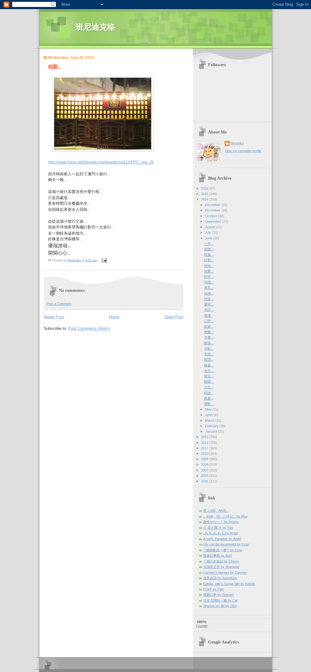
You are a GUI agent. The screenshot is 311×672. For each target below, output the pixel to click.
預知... (209, 266)
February (212, 426)
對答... (209, 277)
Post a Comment (59, 304)
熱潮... (209, 293)
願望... (209, 359)
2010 (205, 453)
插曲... (209, 249)
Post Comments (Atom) (89, 328)
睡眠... (209, 381)
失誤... (209, 310)
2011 (205, 448)
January (211, 431)
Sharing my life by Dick (220, 606)
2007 (205, 470)
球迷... (209, 299)
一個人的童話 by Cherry (221, 561)
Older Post (174, 317)
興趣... (209, 398)
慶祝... (209, 304)
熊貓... (209, 332)
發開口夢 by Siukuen (218, 594)
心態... (209, 321)
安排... (209, 354)
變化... (209, 376)
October (211, 216)
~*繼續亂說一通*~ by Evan (222, 550)
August (210, 227)
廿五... (209, 387)
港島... (209, 287)
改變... (209, 326)
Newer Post (54, 317)
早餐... (209, 337)
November (213, 210)
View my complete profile (243, 151)
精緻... (209, 393)
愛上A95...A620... (216, 510)
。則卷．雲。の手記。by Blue (225, 516)
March (210, 420)
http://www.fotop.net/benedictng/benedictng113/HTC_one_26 (101, 162)
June (209, 238)
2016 (205, 188)
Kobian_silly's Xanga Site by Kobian (229, 584)
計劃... (209, 260)
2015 (205, 194)
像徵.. (208, 315)
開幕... (209, 343)
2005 (205, 481)
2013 (205, 437)
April (208, 415)
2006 (205, 476)
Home (114, 317)
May (208, 409)
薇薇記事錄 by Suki (217, 555)
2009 (205, 459)
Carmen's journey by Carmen (225, 572)
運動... (209, 404)
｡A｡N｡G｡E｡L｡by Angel (220, 533)
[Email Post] (104, 260)
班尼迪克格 (95, 27)
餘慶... (209, 365)
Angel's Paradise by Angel (222, 539)
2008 (205, 464)
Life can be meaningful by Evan (226, 544)
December (213, 205)
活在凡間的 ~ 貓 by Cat (220, 600)
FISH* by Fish (213, 589)
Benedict (237, 143)
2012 (205, 442)
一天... (209, 243)
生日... (209, 371)
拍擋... (209, 282)
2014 (205, 199)
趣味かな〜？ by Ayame (221, 522)
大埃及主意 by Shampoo (221, 567)
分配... (209, 348)
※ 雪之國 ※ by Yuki (218, 527)
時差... (209, 254)
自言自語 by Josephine (220, 578)
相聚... (209, 271)
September (213, 221)
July (208, 232)
